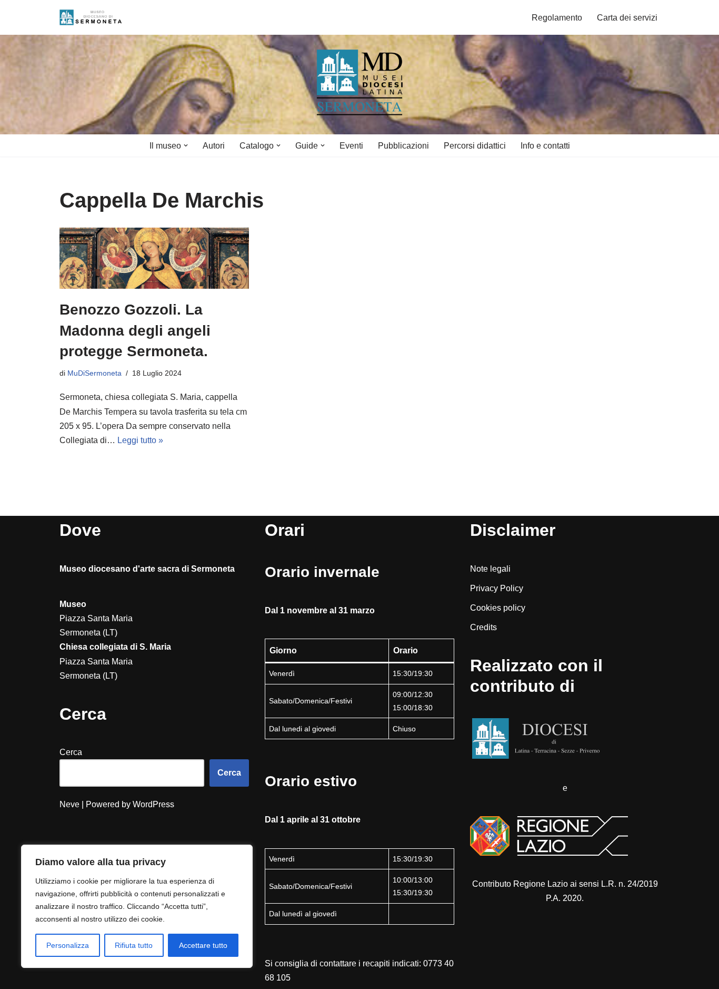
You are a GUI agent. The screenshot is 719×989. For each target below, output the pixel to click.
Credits (483, 627)
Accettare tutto (203, 945)
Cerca (70, 752)
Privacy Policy (496, 588)
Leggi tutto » (140, 440)
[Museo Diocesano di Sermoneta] (91, 17)
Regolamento (557, 17)
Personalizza (67, 945)
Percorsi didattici (475, 145)
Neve (69, 804)
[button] (186, 145)
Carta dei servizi (627, 17)
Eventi (351, 145)
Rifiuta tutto (134, 945)
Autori (214, 145)
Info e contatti (545, 145)
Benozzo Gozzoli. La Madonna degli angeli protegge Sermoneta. (135, 330)
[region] (137, 906)
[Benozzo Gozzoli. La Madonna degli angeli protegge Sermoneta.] (154, 258)
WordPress (153, 804)
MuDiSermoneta (94, 373)
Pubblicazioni (403, 145)
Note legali (490, 568)
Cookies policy (497, 607)
